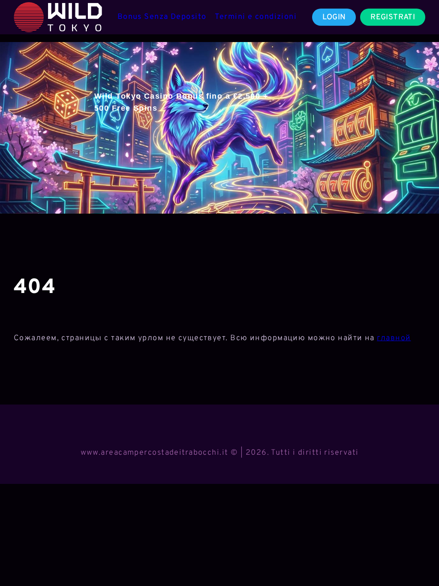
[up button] (417, 557)
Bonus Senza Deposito (162, 17)
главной (394, 338)
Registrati (392, 17)
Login (334, 17)
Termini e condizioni (256, 17)
